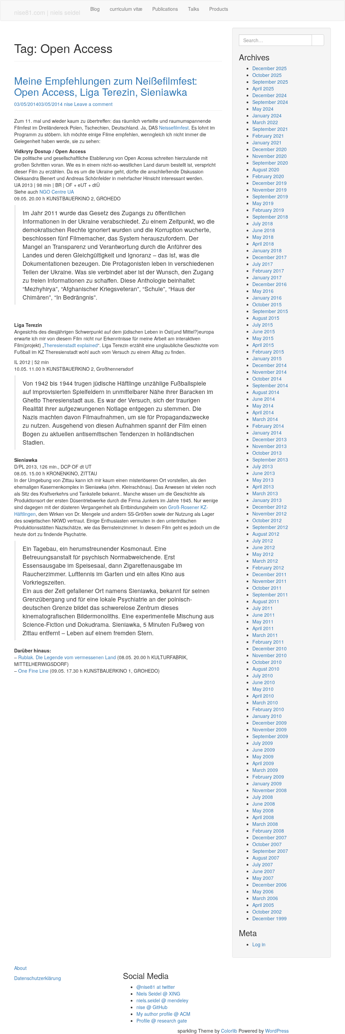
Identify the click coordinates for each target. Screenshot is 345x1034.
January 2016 (267, 297)
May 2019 (263, 203)
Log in (258, 944)
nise (68, 104)
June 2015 (263, 331)
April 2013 (263, 486)
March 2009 (265, 769)
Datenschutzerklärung (37, 978)
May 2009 (263, 756)
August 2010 (265, 668)
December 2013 (269, 439)
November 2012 (269, 513)
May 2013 (263, 479)
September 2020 (270, 162)
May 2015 (263, 338)
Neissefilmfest (174, 127)
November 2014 (269, 371)
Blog (95, 8)
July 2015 (262, 324)
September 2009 (270, 736)
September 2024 (270, 102)
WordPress (277, 1030)
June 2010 (263, 682)
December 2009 (269, 722)
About (20, 968)
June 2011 (263, 614)
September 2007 (270, 850)
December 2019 (269, 182)
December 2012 (269, 506)
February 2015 (268, 351)
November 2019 (269, 189)
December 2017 (269, 257)
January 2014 (267, 432)
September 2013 (270, 459)
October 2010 (267, 662)
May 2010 (263, 689)
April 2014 (263, 412)
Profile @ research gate (161, 1020)
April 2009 (263, 763)
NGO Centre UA (56, 191)
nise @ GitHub (151, 1007)
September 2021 (270, 128)
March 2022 (265, 122)
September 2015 (270, 311)
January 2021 (267, 142)
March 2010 (265, 702)
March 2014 (265, 419)
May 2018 (263, 236)
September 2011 (270, 594)
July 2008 (262, 796)
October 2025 (267, 75)
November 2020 (269, 155)
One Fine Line (33, 670)
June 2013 (263, 473)
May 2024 (263, 108)
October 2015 (267, 304)
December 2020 (269, 149)
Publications (165, 8)
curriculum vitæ (126, 8)
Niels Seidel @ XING (158, 993)
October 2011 (267, 587)
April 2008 (263, 817)
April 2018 (263, 243)
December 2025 (269, 68)
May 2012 (263, 554)
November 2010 (269, 655)
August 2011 (265, 601)
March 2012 (265, 560)
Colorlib (229, 1030)
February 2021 (268, 135)
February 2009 (268, 776)
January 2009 (267, 783)
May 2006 (263, 891)
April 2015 (263, 344)
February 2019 (268, 209)
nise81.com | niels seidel (47, 12)
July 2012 (262, 540)
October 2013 (267, 452)
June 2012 (263, 547)
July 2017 (262, 263)
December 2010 (269, 648)
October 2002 (267, 911)
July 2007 (262, 864)
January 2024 (267, 115)
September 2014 (270, 385)
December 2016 (269, 284)
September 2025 (270, 81)
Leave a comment (93, 104)
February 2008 (268, 830)
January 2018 (267, 250)
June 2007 (263, 871)
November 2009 (269, 729)
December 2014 (269, 365)
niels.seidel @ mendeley (162, 1000)
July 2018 (262, 223)
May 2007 (263, 877)
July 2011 (262, 608)
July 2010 (262, 675)
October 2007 (267, 844)
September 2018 (270, 216)
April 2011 (263, 628)
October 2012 (267, 520)
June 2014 (263, 398)
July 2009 (262, 742)
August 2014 (265, 392)
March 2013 (265, 493)
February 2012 (268, 567)
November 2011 (269, 581)
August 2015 (265, 317)
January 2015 (267, 358)
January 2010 (267, 715)
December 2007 (269, 837)
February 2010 (268, 709)
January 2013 (267, 500)
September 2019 (270, 196)
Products (218, 8)
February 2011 (268, 641)
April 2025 (263, 88)
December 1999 (269, 918)
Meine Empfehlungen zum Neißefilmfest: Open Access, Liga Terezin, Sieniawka (105, 86)
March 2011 (265, 635)
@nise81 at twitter (155, 986)
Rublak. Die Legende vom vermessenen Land (67, 657)
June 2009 (263, 749)
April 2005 (263, 904)
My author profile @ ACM (163, 1013)
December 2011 (269, 574)
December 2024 (269, 95)
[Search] (318, 40)
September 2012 (270, 527)
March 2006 (265, 898)
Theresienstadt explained (71, 345)
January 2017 (267, 277)
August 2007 (265, 857)
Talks (193, 8)
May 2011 (263, 621)
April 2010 (263, 695)
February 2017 (268, 270)
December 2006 (269, 884)
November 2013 (269, 446)
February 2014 (268, 425)
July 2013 (262, 466)
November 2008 (269, 790)
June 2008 (263, 803)
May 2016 (263, 290)
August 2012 (265, 533)
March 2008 (265, 823)
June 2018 (263, 230)
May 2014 (263, 405)
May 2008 (263, 810)
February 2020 (268, 176)
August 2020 (265, 169)
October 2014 (267, 378)
